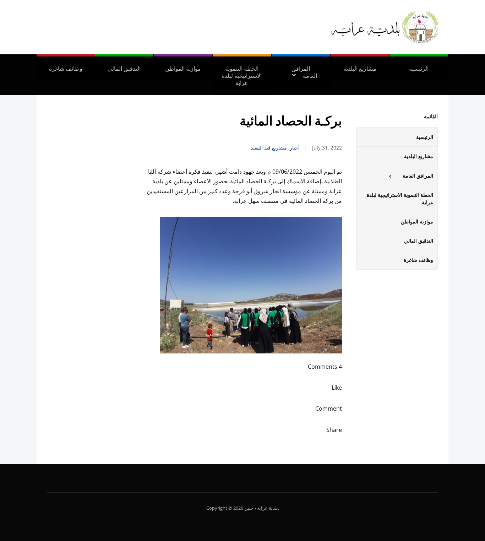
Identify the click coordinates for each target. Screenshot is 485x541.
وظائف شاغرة (65, 68)
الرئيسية (419, 68)
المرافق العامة (304, 72)
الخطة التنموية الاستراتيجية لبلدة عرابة (242, 76)
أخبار (295, 147)
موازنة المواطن (183, 68)
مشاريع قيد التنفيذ (269, 147)
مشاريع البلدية (359, 68)
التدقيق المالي (124, 68)
